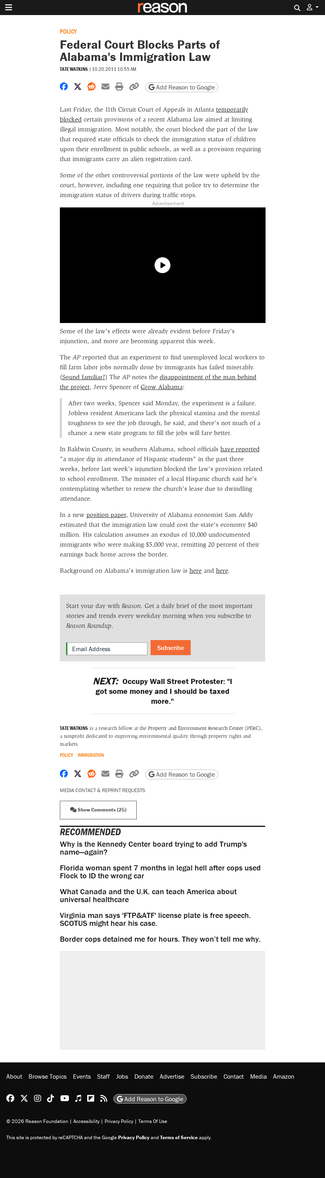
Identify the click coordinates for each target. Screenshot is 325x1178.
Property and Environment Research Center (195, 728)
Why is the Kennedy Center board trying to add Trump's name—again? (153, 848)
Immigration (91, 755)
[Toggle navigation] (8, 7)
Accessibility (86, 1121)
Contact (234, 1076)
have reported (240, 449)
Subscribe (170, 648)
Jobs (122, 1076)
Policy (68, 31)
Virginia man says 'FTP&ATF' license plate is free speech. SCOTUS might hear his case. (155, 919)
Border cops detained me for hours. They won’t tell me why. (160, 939)
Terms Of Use (152, 1121)
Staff (103, 1076)
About (14, 1076)
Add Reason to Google (185, 87)
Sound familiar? (83, 377)
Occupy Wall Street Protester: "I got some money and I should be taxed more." (162, 691)
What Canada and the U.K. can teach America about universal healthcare (148, 895)
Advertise (172, 1076)
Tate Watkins (74, 69)
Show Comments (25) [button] (101, 809)
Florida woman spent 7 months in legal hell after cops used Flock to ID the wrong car (160, 871)
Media (258, 1076)
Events (82, 1076)
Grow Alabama (162, 387)
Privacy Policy (119, 1121)
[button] (313, 7)
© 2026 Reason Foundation (37, 1121)
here (195, 570)
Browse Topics (48, 1076)
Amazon (283, 1076)
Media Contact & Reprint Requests (102, 790)
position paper (106, 515)
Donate (143, 1076)
